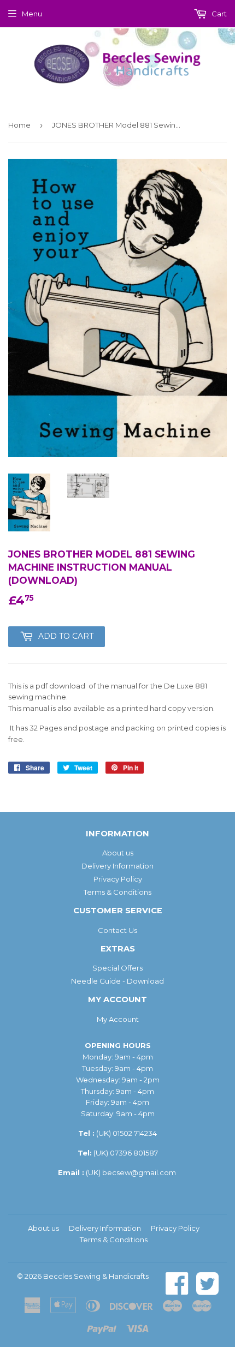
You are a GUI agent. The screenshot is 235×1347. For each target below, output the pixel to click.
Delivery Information (117, 865)
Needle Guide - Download (117, 981)
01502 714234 (135, 1133)
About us (117, 852)
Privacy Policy (117, 879)
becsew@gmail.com (139, 1172)
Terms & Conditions (117, 892)
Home (19, 125)
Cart (218, 13)
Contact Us (117, 930)
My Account (118, 1019)
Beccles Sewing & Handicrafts (96, 1276)
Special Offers (117, 967)
